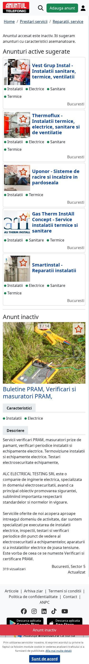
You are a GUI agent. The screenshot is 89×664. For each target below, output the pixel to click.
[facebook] (24, 611)
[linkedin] (44, 611)
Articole (12, 591)
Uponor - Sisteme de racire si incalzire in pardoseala (56, 177)
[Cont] (83, 8)
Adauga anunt (62, 8)
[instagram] (34, 611)
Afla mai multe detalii (59, 650)
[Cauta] (41, 8)
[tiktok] (54, 611)
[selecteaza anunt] (23, 66)
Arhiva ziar (33, 591)
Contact (70, 596)
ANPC (45, 602)
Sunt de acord (45, 658)
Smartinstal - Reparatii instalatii (54, 268)
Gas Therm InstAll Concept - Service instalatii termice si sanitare (55, 222)
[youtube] (64, 611)
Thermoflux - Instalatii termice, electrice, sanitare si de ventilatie (56, 124)
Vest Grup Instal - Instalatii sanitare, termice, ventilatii (54, 71)
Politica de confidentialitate (33, 596)
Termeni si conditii (64, 591)
